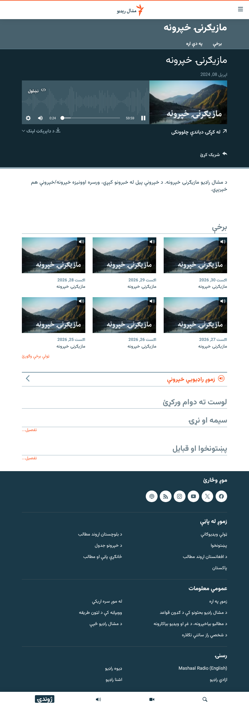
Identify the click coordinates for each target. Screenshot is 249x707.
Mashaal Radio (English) (203, 669)
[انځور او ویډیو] (152, 699)
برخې (217, 43)
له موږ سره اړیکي (107, 602)
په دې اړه (194, 43)
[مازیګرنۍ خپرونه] (195, 255)
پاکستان (219, 568)
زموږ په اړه (218, 602)
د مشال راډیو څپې (106, 624)
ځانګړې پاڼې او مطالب (102, 557)
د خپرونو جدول (108, 546)
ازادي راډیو (218, 680)
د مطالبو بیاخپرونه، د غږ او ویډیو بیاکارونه (190, 624)
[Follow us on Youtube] (193, 496)
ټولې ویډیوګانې (214, 535)
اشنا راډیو (114, 680)
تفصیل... (29, 430)
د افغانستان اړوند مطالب (205, 557)
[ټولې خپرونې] (98, 699)
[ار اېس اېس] (165, 496)
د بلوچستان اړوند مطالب (100, 535)
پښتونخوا (219, 546)
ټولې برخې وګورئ (35, 356)
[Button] (213, 156)
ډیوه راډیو (113, 669)
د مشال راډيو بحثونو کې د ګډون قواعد (193, 613)
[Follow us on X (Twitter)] (207, 496)
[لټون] (205, 699)
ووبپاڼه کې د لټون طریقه (100, 613)
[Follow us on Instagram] (179, 496)
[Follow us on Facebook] (221, 496)
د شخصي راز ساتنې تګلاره (204, 635)
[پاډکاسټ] (151, 496)
